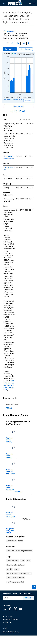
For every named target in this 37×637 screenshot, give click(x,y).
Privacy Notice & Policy (11, 632)
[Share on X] (12, 111)
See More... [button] (19, 492)
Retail (22, 561)
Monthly (9, 569)
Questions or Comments (11, 619)
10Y (17, 43)
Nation (16, 569)
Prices (20, 541)
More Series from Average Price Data (19, 551)
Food (10, 408)
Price (28, 561)
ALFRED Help (7, 622)
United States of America (15, 578)
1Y (7, 43)
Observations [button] (8, 31)
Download (25, 49)
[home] (13, 3)
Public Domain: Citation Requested (19, 573)
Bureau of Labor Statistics (16, 565)
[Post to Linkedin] (23, 111)
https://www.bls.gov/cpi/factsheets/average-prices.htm (9, 385)
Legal (5, 628)
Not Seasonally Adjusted (15, 582)
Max (23, 43)
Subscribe (29, 598)
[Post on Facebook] (16, 111)
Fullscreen (28, 101)
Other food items (12, 561)
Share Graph (17, 106)
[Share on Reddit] (20, 111)
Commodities (11, 541)
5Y (12, 43)
